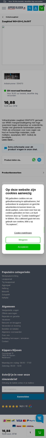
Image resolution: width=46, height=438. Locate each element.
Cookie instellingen (23, 233)
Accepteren (23, 247)
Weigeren (23, 240)
